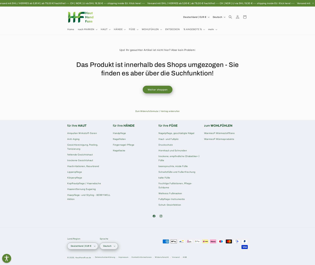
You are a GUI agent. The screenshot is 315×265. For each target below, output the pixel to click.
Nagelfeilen (119, 139)
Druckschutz (165, 144)
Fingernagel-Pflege (123, 144)
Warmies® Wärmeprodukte (219, 139)
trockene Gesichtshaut (80, 160)
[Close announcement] (313, 3)
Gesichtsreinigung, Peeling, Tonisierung (82, 146)
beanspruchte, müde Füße (173, 166)
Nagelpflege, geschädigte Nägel (176, 133)
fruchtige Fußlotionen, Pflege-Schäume (175, 185)
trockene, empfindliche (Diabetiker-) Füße (179, 158)
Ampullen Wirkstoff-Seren (82, 133)
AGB (185, 257)
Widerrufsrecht (162, 257)
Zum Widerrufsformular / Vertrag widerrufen (157, 111)
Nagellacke (119, 150)
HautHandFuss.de (83, 257)
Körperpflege (74, 177)
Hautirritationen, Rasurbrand (83, 166)
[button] (87, 29)
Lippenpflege (74, 172)
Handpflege (119, 133)
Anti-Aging (73, 139)
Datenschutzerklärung (105, 257)
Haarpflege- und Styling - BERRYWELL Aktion (88, 197)
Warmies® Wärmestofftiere (219, 133)
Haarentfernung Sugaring (81, 189)
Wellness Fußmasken (170, 193)
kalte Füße (164, 177)
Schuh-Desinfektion (169, 204)
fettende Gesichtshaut (80, 154)
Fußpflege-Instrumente (171, 199)
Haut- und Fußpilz (168, 139)
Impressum (123, 257)
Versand (175, 257)
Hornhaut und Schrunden (172, 150)
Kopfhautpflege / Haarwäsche (84, 183)
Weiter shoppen (158, 89)
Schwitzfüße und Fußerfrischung (176, 172)
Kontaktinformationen (142, 257)
